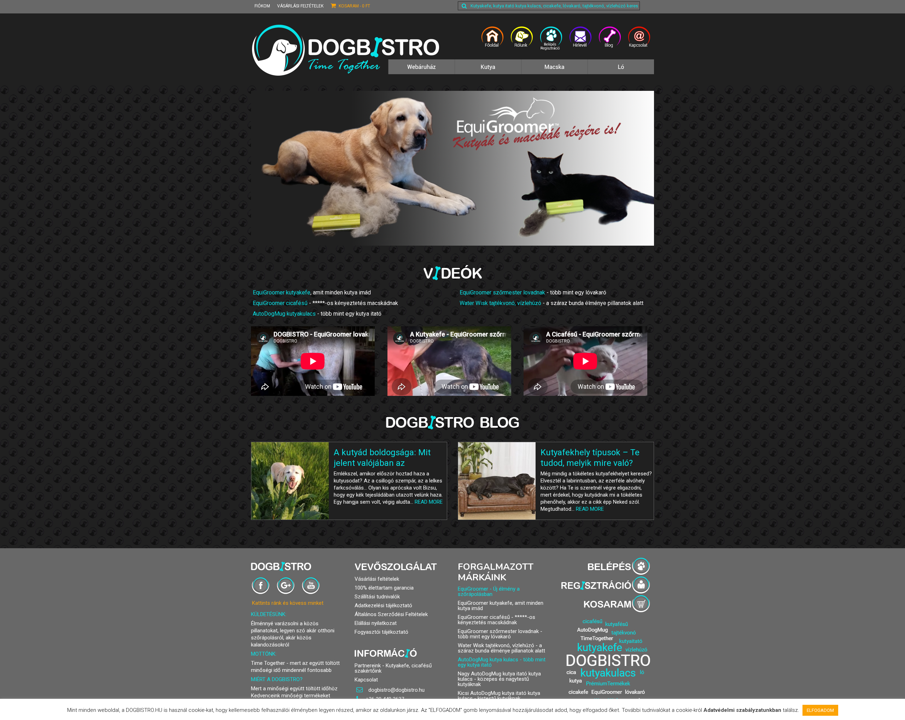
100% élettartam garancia (384, 588)
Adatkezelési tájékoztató (383, 605)
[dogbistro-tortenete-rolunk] (522, 41)
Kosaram (354, 6)
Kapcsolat (366, 680)
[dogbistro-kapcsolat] (639, 41)
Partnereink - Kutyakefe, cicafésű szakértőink (393, 668)
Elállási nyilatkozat (376, 623)
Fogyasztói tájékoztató (381, 632)
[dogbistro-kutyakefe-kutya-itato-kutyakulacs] (492, 41)
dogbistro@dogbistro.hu (396, 690)
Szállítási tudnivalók (377, 596)
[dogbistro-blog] (610, 41)
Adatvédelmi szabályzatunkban (742, 710)
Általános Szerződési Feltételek (391, 614)
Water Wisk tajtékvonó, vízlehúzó (500, 303)
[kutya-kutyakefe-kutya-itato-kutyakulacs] (488, 71)
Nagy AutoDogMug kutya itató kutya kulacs (499, 676)
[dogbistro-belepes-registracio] (551, 41)
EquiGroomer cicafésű (280, 303)
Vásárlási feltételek (300, 6)
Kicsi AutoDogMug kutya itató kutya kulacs (499, 696)
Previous (245, 168)
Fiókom (262, 6)
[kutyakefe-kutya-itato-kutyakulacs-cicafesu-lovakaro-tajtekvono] (421, 71)
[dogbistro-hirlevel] (580, 41)
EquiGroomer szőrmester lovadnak (502, 292)
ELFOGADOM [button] (820, 710)
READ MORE (429, 502)
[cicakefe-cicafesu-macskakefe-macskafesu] (554, 71)
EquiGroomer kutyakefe (281, 292)
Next (660, 168)
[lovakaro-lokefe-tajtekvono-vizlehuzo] (621, 71)
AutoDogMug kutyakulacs (284, 313)
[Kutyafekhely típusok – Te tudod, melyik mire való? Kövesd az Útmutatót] (497, 481)
